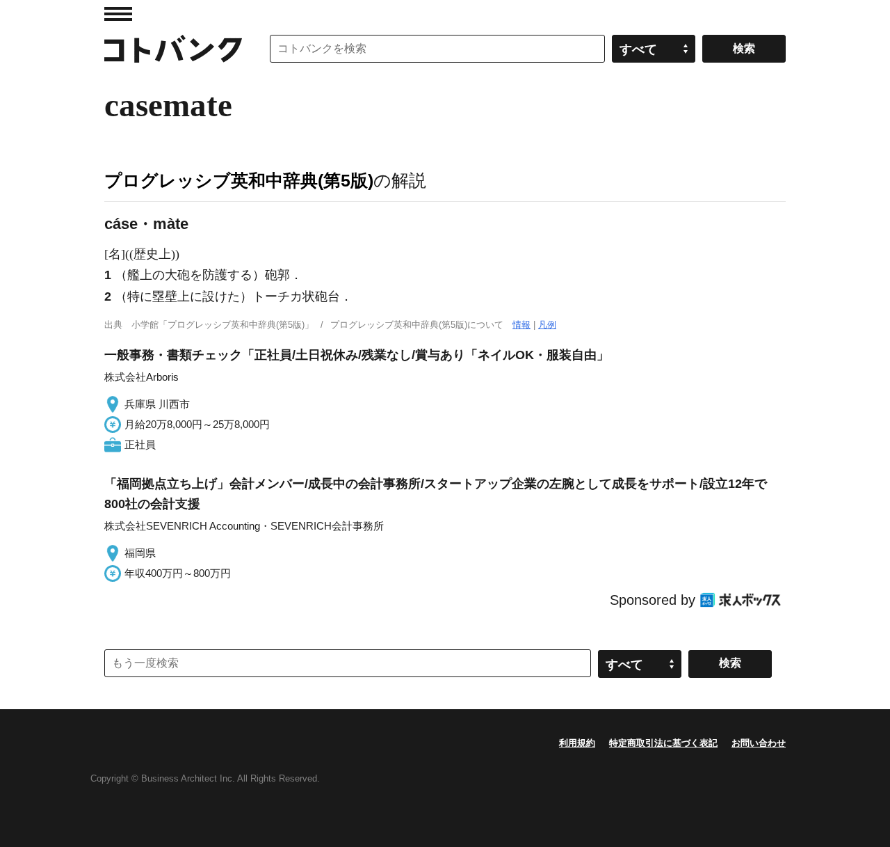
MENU (118, 14)
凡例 (547, 324)
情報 (521, 324)
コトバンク (173, 49)
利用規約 (577, 743)
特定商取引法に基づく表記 (663, 743)
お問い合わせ (758, 743)
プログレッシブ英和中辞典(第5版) (238, 180)
